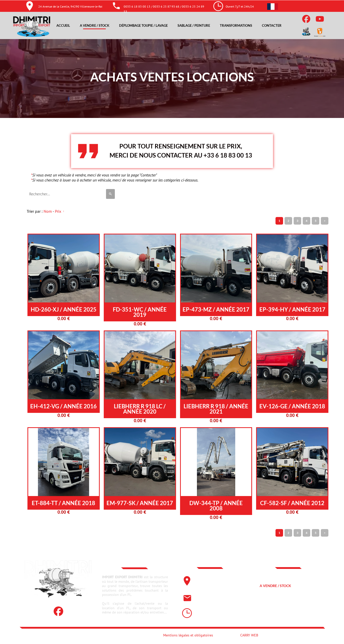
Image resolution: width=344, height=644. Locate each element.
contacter (270, 615)
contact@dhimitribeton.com (218, 597)
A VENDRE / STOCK (275, 586)
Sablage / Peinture (277, 605)
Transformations (236, 25)
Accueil (267, 576)
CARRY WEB (249, 635)
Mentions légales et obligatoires (188, 635)
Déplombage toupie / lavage (286, 595)
